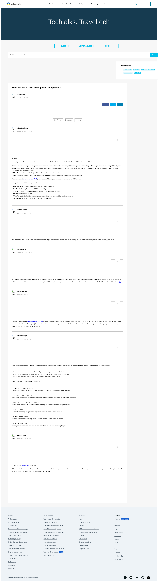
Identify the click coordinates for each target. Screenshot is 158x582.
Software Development (148, 69)
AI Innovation (12, 525)
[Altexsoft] (13, 3)
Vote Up (113, 140)
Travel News (118, 532)
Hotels (81, 519)
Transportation (128, 73)
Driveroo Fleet (26, 465)
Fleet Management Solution (35, 321)
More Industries (48, 555)
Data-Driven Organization (16, 548)
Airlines (81, 525)
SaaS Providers (84, 545)
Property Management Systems (54, 532)
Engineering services (15, 552)
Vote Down (121, 140)
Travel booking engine (53, 552)
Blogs (116, 529)
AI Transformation (13, 522)
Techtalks (117, 536)
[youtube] (136, 577)
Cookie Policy (119, 556)
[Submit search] (139, 54)
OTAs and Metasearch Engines (89, 529)
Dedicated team (13, 558)
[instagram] (142, 577)
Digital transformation (15, 535)
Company (117, 515)
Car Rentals (83, 539)
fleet (120, 282)
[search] (79, 55)
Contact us (144, 4)
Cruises (81, 535)
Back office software (50, 542)
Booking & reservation (51, 522)
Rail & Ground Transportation (88, 532)
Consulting (11, 565)
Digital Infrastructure (14, 545)
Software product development (18, 555)
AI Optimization (13, 519)
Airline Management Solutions (53, 525)
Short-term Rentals (85, 522)
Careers (106, 4)
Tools (116, 542)
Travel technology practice (52, 519)
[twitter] (148, 577)
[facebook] (125, 577)
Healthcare (136, 69)
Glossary (117, 539)
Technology (12, 562)
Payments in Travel (50, 545)
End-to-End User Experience (17, 542)
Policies (117, 553)
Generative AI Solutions (51, 535)
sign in (108, 46)
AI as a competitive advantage (18, 529)
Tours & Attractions (85, 542)
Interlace (11, 568)
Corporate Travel (84, 548)
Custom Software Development (54, 548)
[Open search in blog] (136, 4)
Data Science (127, 69)
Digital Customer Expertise (52, 529)
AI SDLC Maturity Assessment (18, 532)
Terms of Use (118, 559)
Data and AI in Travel (50, 539)
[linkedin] (130, 577)
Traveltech (137, 73)
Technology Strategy (14, 539)
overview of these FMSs (30, 179)
